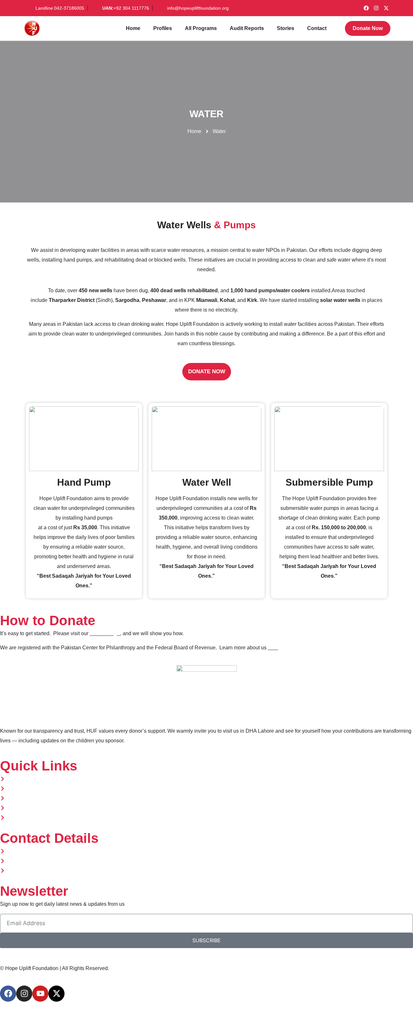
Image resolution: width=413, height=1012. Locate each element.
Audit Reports (247, 28)
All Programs (201, 28)
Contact (317, 28)
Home (133, 28)
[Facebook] (366, 8)
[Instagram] (376, 8)
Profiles (162, 28)
